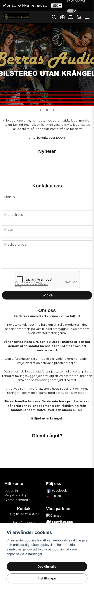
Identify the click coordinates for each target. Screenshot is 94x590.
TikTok (56, 495)
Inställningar (47, 578)
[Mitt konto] (70, 17)
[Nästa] (53, 110)
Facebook (59, 490)
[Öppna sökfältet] (54, 17)
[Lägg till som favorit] (62, 17)
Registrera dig (15, 495)
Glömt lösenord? (17, 500)
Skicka (47, 295)
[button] (47, 110)
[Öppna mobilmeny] (87, 17)
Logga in (11, 491)
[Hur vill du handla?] (72, 11)
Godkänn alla (47, 566)
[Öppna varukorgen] (79, 17)
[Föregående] (40, 110)
